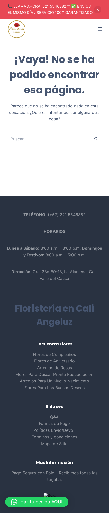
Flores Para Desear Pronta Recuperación (54, 374)
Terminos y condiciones (54, 436)
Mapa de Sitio (54, 443)
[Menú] (100, 29)
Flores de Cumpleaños (54, 354)
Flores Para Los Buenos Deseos (54, 387)
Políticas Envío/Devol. (54, 430)
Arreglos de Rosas (54, 367)
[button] (36, 502)
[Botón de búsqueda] (96, 139)
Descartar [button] (97, 9)
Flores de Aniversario (54, 360)
